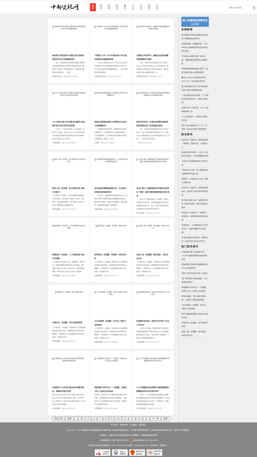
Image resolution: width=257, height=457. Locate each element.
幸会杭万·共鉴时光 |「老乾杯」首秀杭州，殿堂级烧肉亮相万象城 (194, 216)
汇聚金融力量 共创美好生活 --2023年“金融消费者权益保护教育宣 (194, 255)
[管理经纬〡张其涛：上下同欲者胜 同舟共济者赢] (69, 238)
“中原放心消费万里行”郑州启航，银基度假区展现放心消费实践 (194, 60)
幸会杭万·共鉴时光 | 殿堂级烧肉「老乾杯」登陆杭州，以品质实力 (194, 143)
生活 (141, 7)
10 (118, 419)
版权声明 (124, 425)
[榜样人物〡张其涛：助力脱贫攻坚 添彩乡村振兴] (69, 171)
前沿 (117, 7)
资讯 (101, 7)
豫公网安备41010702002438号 (145, 440)
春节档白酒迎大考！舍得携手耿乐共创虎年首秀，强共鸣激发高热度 (194, 203)
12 (132, 419)
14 (146, 419)
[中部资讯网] (64, 7)
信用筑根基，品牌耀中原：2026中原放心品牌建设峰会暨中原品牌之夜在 (194, 47)
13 (139, 419)
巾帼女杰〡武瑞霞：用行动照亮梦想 (67, 323)
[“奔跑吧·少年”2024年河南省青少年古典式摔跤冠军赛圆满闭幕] (111, 38)
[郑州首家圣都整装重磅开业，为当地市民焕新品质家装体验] (111, 171)
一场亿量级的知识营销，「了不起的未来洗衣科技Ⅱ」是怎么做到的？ (195, 99)
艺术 (157, 7)
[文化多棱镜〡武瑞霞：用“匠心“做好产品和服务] (111, 304)
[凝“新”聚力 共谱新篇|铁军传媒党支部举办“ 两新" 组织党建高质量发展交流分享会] (153, 171)
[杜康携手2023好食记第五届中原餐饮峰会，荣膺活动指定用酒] (69, 370)
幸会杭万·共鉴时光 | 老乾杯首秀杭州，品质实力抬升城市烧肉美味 (194, 191)
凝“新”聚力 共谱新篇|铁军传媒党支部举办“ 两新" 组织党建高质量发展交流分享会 (152, 192)
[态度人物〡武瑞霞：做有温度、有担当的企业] (153, 238)
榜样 (149, 7)
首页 (69, 419)
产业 (133, 7)
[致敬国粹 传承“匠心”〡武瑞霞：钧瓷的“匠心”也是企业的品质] (111, 370)
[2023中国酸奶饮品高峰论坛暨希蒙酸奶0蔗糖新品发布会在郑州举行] (153, 370)
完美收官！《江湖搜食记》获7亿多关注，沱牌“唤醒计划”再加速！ (195, 228)
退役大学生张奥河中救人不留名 (194, 273)
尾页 (165, 419)
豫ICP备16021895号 (121, 440)
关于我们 (114, 425)
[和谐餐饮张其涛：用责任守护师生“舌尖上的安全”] (153, 304)
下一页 (155, 419)
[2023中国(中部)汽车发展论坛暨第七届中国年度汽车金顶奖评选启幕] (69, 105)
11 (125, 419)
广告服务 (133, 425)
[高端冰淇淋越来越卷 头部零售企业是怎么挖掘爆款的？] (111, 105)
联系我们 (142, 425)
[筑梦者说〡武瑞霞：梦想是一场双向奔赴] (111, 238)
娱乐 (125, 7)
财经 (109, 7)
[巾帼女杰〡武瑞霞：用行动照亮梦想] (69, 304)
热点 (93, 7)
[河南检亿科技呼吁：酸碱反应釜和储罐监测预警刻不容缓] (153, 38)
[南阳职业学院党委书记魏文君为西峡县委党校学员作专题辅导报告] (69, 38)
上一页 (79, 419)
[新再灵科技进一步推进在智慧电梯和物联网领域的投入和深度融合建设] (153, 105)
